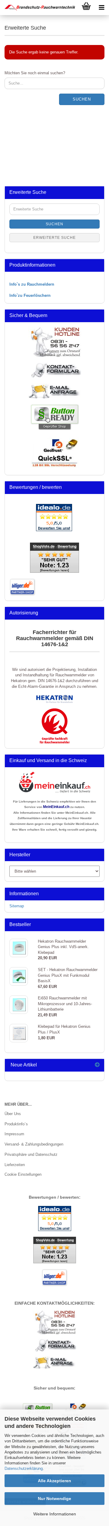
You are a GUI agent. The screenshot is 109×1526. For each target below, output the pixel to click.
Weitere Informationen (54, 1514)
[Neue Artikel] (97, 1065)
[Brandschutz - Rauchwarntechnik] (38, 7)
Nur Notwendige (54, 1498)
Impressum (14, 1134)
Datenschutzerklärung (24, 1468)
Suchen (82, 99)
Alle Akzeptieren (54, 1480)
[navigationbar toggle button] (101, 7)
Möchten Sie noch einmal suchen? (35, 73)
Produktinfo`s (16, 1124)
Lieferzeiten (15, 1164)
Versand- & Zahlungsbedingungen (34, 1144)
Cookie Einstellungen (23, 1174)
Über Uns (13, 1113)
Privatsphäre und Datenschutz (31, 1154)
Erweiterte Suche (54, 238)
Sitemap (16, 906)
